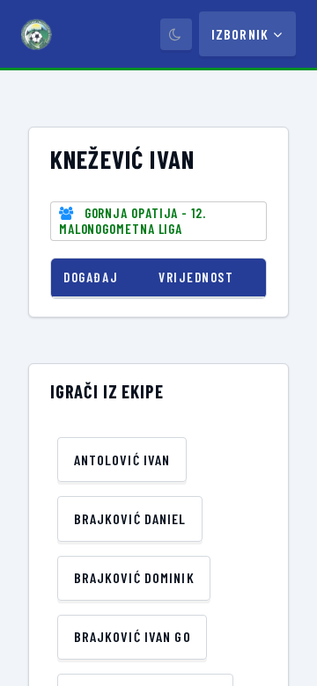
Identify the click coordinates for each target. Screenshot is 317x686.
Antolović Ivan (122, 459)
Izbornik (240, 34)
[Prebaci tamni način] (176, 34)
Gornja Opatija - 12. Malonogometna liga (132, 221)
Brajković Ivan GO (132, 636)
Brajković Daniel (130, 518)
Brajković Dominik (134, 577)
